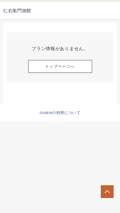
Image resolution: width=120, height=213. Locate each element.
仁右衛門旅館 (17, 10)
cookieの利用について (60, 112)
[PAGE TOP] (107, 191)
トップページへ (60, 66)
